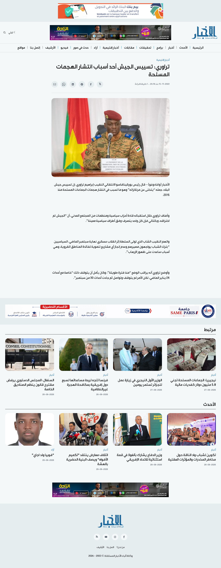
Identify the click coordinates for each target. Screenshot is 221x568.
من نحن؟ (121, 547)
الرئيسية (198, 47)
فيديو (64, 47)
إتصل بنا (35, 47)
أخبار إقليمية (111, 47)
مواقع (21, 47)
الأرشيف (50, 47)
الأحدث (183, 47)
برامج (159, 47)
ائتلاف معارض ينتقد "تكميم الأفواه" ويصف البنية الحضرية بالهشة (87, 459)
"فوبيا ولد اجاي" (43, 455)
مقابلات (129, 47)
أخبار (171, 47)
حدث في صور (81, 47)
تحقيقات (145, 47)
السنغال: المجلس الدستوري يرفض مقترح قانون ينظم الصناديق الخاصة (30, 384)
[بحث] (4, 32)
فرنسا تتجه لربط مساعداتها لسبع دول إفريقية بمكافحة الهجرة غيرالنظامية (85, 384)
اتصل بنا (110, 547)
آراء (96, 47)
